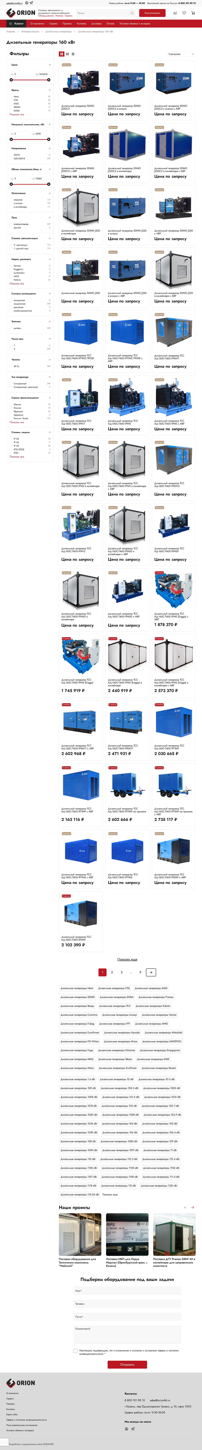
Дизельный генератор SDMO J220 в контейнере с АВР (173, 294)
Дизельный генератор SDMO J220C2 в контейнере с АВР (170, 169)
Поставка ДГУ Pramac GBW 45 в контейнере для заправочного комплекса (174, 1262)
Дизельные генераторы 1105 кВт (120, 1168)
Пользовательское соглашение (21, 1425)
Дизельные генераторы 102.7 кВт (160, 1106)
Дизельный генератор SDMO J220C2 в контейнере (124, 169)
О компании (37, 23)
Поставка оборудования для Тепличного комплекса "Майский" (77, 1262)
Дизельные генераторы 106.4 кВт (161, 1132)
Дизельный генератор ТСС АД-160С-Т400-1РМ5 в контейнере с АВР (127, 486)
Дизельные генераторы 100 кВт (78, 1088)
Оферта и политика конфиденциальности (26, 1419)
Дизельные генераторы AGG (151, 988)
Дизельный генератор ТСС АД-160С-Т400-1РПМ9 (169, 747)
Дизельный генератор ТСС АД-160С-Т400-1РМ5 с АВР (169, 422)
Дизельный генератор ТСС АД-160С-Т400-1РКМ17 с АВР (77, 747)
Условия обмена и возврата (134, 23)
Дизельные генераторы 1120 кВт (159, 1185)
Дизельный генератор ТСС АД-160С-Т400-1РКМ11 (169, 357)
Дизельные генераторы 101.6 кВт (120, 1097)
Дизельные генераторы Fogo (77, 1050)
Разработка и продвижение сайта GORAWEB (31, 1444)
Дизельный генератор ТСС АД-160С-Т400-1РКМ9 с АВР (170, 876)
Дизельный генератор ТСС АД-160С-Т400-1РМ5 (123, 422)
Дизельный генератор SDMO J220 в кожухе (127, 232)
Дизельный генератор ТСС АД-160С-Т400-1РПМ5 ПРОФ (77, 357)
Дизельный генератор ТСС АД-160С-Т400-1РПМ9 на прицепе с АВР (173, 811)
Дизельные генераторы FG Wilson (80, 1041)
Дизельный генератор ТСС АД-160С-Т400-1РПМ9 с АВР (77, 810)
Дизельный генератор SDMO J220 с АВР (173, 232)
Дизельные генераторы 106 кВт (119, 1132)
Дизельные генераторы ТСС (115, 1006)
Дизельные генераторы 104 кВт (119, 1123)
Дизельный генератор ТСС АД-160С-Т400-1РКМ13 (169, 484)
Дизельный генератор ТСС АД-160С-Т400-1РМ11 (76, 422)
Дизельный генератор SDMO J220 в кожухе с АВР (127, 294)
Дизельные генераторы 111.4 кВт (161, 1177)
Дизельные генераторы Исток (120, 1041)
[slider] (11, 79)
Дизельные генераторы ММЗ (77, 1059)
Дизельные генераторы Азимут (119, 1015)
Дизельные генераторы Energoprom (160, 1050)
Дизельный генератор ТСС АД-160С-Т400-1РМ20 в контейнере (76, 616)
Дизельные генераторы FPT (114, 1023)
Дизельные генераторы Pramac (156, 997)
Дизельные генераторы (58, 31)
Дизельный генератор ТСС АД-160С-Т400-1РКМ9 (76, 938)
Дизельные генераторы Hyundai (122, 1032)
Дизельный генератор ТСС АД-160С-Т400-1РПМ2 (123, 876)
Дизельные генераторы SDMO (78, 997)
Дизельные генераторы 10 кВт (117, 1079)
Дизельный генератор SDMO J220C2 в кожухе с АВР (170, 107)
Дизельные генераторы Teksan (115, 1059)
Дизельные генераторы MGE (153, 1059)
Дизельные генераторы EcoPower (118, 1068)
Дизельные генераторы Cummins (79, 1015)
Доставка (96, 23)
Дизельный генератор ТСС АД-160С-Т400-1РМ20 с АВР (124, 615)
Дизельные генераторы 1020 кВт (79, 1115)
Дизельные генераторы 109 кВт (159, 1141)
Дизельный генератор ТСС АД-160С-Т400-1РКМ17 (123, 747)
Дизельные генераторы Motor (77, 1068)
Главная (10, 31)
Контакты (81, 23)
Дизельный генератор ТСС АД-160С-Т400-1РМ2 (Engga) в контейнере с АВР (171, 682)
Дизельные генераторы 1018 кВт (79, 1106)
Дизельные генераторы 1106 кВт (161, 1168)
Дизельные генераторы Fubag (77, 1023)
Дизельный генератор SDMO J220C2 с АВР (77, 169)
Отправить (127, 1364)
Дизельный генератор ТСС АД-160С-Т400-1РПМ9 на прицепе (127, 810)
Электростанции (30, 31)
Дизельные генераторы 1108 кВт (120, 1177)
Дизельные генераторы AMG (151, 1023)
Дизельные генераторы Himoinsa (116, 1050)
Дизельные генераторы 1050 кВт (79, 1132)
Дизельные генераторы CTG (114, 988)
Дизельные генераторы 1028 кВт (120, 1115)
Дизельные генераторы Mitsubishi (163, 1032)
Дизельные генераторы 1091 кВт (120, 1150)
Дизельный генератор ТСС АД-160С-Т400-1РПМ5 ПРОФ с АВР (125, 358)
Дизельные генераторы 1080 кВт (119, 1141)
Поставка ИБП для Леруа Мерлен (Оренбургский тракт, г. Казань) (127, 1262)
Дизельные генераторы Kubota (153, 1006)
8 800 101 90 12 (187, 3)
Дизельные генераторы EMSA (117, 997)
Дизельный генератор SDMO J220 (80, 293)
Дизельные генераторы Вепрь (77, 1006)
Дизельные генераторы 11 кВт (160, 1150)
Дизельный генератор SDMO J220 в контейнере (80, 232)
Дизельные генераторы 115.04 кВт (80, 1194)
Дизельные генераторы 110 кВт (78, 1159)
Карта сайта (12, 1414)
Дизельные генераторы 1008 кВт (79, 1097)
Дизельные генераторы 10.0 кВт (157, 1079)
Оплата (110, 23)
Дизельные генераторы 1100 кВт (79, 1168)
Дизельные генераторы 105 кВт (159, 1123)
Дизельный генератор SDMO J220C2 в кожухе (124, 107)
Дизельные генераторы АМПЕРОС (161, 1041)
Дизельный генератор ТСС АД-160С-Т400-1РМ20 (169, 550)
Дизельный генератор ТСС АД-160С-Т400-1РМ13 (76, 550)
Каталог (19, 23)
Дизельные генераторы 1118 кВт (78, 1185)
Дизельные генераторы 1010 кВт (162, 1097)
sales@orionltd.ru (14, 3)
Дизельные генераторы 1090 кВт (79, 1150)
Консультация (152, 13)
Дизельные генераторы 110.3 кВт (118, 1159)
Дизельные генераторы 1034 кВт (79, 1123)
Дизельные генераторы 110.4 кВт (160, 1159)
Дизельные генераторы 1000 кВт (161, 1088)
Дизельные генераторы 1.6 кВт (78, 1079)
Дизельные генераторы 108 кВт (78, 1141)
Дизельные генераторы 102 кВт (119, 1106)
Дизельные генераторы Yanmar (159, 1015)
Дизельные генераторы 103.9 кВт (162, 1115)
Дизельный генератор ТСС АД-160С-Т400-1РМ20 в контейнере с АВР (123, 551)
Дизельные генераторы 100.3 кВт (119, 1088)
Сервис (53, 23)
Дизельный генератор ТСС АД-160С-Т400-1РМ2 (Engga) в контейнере (125, 682)
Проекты (67, 23)
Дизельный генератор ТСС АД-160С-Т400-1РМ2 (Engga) (77, 681)
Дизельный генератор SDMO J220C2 (77, 107)
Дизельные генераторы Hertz (77, 988)
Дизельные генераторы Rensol (159, 1068)
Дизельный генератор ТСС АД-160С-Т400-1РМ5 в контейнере (80, 484)
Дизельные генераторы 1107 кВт (79, 1177)
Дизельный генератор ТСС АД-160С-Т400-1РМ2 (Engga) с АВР (171, 616)
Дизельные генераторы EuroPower (80, 1032)
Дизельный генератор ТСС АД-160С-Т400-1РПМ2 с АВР (77, 876)
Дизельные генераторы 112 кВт (118, 1185)
